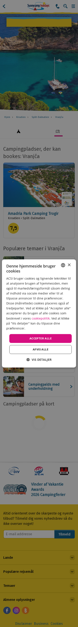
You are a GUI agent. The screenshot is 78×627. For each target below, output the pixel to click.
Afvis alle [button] (40, 350)
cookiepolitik (41, 318)
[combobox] (63, 265)
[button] (39, 359)
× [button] (69, 265)
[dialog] (39, 313)
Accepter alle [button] (40, 338)
